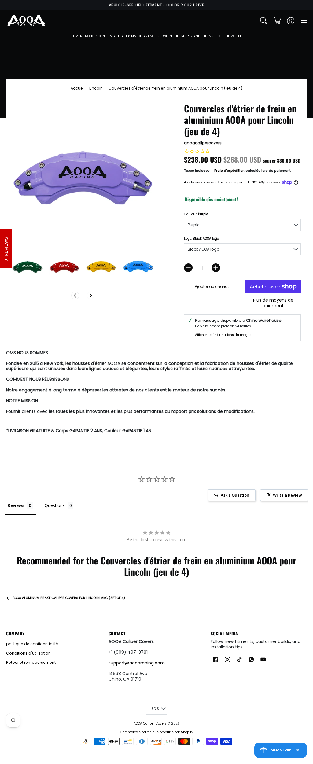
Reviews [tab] (16, 505)
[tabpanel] (156, 393)
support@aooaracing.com (137, 663)
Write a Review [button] (287, 495)
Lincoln (96, 88)
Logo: (201, 238)
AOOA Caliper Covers (150, 723)
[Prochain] (90, 295)
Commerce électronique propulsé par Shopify (156, 732)
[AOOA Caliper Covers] (26, 20)
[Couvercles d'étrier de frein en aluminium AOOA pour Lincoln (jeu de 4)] (27, 266)
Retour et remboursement (31, 662)
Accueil (78, 88)
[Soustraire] (188, 267)
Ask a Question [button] (235, 495)
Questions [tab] (55, 505)
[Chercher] (264, 20)
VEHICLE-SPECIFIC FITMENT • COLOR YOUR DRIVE (156, 4)
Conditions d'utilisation (28, 653)
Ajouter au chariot (212, 286)
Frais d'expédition (229, 170)
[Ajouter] (216, 267)
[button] (277, 20)
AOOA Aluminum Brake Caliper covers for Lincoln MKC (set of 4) (69, 598)
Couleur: (196, 214)
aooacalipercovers (203, 142)
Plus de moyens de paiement (273, 303)
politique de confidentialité (32, 643)
